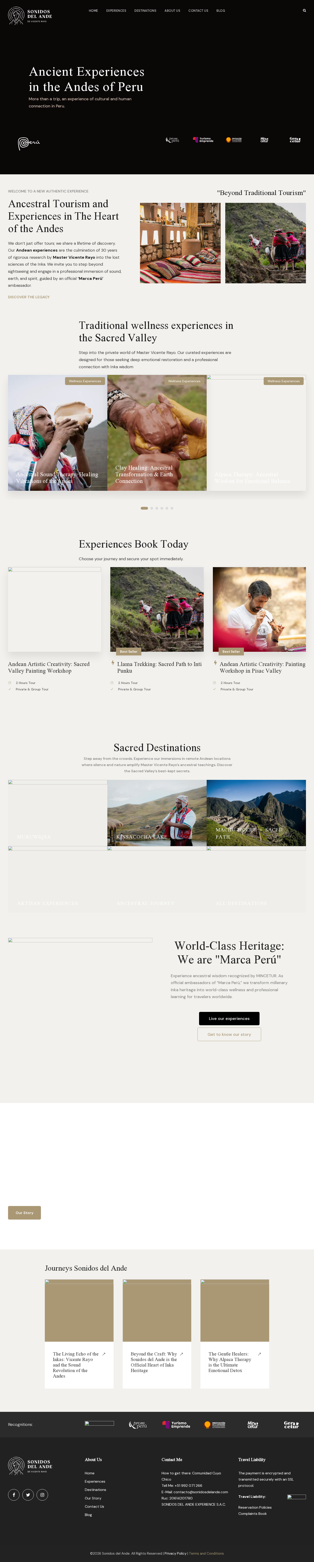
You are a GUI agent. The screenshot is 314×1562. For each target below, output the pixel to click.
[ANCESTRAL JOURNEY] (157, 878)
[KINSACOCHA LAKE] (157, 812)
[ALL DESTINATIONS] (256, 878)
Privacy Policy (175, 1553)
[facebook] (14, 1495)
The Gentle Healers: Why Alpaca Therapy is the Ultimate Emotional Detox (229, 1362)
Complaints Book (252, 1513)
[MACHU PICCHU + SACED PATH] (256, 812)
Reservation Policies (255, 1507)
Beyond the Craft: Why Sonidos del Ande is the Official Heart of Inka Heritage (154, 1362)
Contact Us (198, 11)
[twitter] (28, 1495)
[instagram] (42, 1495)
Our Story (93, 1498)
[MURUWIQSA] (57, 812)
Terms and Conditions (206, 1553)
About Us (172, 11)
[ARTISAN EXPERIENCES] (57, 878)
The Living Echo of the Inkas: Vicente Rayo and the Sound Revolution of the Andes (76, 1365)
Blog (221, 11)
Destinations (145, 11)
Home (93, 11)
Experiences (116, 11)
